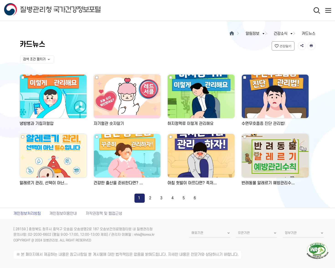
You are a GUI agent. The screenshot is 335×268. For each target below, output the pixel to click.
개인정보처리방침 (27, 214)
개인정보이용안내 (63, 214)
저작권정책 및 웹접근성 (104, 214)
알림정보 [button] (252, 34)
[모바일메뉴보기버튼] (328, 10)
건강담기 (285, 46)
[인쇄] (311, 46)
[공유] (302, 46)
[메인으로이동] (231, 33)
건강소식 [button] (280, 34)
